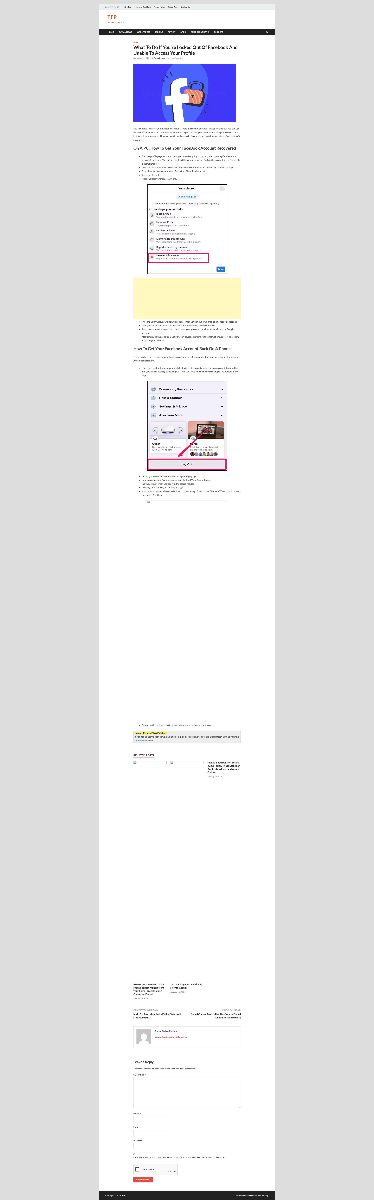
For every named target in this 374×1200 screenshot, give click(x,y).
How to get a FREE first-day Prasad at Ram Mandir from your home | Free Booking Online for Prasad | (148, 989)
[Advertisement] (187, 298)
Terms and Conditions (142, 7)
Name (137, 1114)
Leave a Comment (175, 58)
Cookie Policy (172, 7)
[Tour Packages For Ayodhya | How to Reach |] (187, 871)
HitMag (265, 1195)
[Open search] (267, 32)
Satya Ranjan (159, 58)
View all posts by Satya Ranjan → (171, 1036)
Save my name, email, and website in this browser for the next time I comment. (179, 1157)
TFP (112, 16)
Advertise (127, 7)
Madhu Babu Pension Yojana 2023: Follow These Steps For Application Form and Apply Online (223, 767)
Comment (139, 1075)
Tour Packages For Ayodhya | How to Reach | (186, 986)
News (135, 42)
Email (137, 1127)
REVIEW (171, 32)
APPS (183, 32)
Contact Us (185, 7)
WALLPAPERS (143, 32)
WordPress (252, 1195)
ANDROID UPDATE (200, 32)
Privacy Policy (159, 7)
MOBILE (159, 32)
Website (137, 1140)
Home (111, 32)
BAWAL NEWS (125, 32)
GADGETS (218, 32)
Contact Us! (141, 740)
